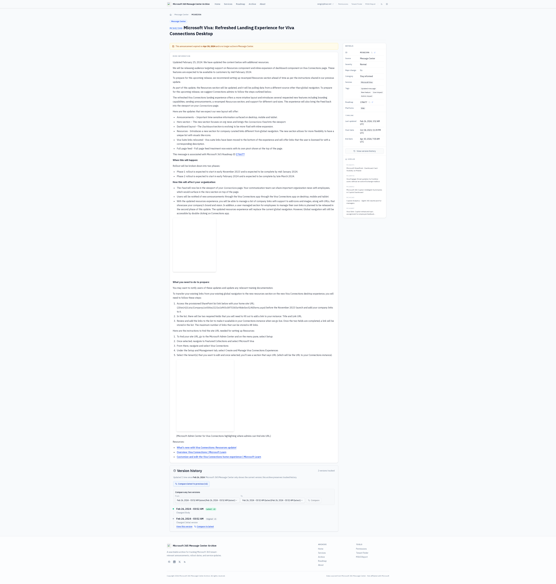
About (262, 4)
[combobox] (207, 500)
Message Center (181, 14)
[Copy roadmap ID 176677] (369, 102)
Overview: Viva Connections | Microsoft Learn (201, 452)
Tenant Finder (356, 4)
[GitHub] (169, 562)
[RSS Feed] (381, 4)
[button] (194, 245)
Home (217, 4)
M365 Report (370, 4)
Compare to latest (205, 526)
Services (228, 4)
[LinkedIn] (174, 562)
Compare (315, 500)
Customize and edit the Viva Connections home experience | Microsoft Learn (219, 456)
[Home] (171, 15)
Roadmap (240, 4)
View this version (184, 526)
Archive (252, 4)
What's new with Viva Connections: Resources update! (206, 447)
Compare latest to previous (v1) (193, 484)
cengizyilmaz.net (324, 4)
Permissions (343, 4)
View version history (366, 151)
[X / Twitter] (179, 562)
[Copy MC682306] (371, 52)
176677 (240, 154)
